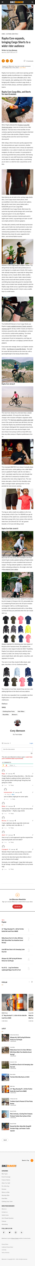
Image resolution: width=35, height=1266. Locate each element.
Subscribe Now (17, 644)
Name (6, 635)
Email (6, 627)
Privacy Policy (15, 649)
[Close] (29, 614)
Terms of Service (25, 649)
